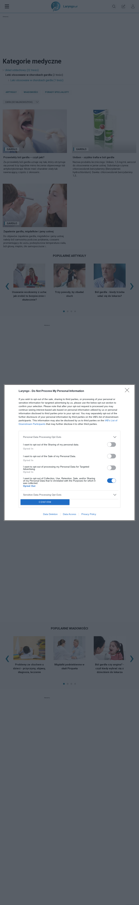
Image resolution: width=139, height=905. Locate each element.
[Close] (128, 391)
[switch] (111, 444)
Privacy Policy (88, 514)
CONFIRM (45, 502)
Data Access (69, 514)
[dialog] (69, 453)
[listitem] (69, 437)
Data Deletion (50, 514)
